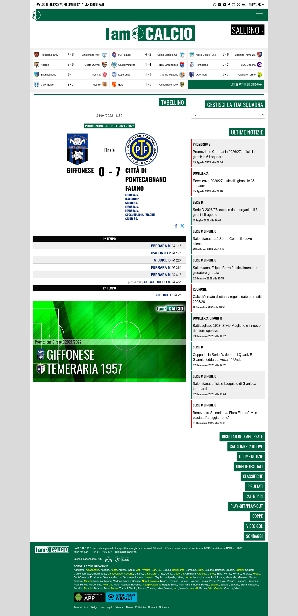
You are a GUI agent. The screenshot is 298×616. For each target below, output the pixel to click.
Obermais (201, 74)
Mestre (97, 84)
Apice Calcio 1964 (206, 54)
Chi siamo (164, 607)
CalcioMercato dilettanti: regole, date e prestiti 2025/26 (227, 299)
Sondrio (78, 588)
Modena (117, 581)
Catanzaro (150, 573)
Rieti (181, 584)
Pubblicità (140, 607)
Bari (154, 569)
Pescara (241, 581)
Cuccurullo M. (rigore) (140, 215)
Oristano (173, 581)
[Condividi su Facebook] (175, 225)
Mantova (242, 577)
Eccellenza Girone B (207, 318)
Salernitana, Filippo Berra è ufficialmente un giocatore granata (225, 270)
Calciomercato (82, 573)
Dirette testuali (249, 466)
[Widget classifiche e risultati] (121, 597)
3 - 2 (226, 64)
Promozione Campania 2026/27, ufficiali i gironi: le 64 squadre (223, 154)
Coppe (257, 516)
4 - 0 (71, 54)
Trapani (123, 588)
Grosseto (128, 577)
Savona (234, 584)
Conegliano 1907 (168, 84)
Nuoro (163, 581)
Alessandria (92, 569)
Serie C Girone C (204, 231)
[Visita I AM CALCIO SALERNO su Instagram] (233, 4)
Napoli (145, 581)
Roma (196, 584)
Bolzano (219, 569)
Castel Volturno (126, 64)
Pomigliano (202, 64)
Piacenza (252, 581)
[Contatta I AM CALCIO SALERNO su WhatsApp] (214, 4)
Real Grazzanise (168, 64)
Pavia (212, 581)
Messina (98, 581)
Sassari (224, 584)
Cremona (190, 573)
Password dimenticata (67, 4)
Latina (179, 577)
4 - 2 (148, 54)
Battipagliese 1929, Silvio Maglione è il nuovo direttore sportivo (227, 327)
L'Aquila (158, 577)
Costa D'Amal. (93, 64)
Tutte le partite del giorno (244, 84)
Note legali (106, 607)
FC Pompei (124, 54)
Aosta (114, 569)
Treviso (142, 588)
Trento (132, 588)
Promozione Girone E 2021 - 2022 (109, 126)
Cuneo (211, 573)
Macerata (231, 577)
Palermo (194, 581)
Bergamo (191, 569)
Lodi (213, 577)
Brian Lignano (48, 74)
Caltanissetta (98, 573)
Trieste (151, 588)
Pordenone (95, 584)
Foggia (256, 573)
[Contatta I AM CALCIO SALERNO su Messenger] (224, 4)
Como (169, 573)
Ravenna (136, 584)
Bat (159, 569)
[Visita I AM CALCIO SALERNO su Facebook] (229, 4)
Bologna (209, 569)
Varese (168, 588)
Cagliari (249, 569)
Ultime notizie (251, 456)
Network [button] (255, 4)
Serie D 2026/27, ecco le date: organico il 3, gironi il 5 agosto (225, 212)
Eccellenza (201, 173)
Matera (88, 581)
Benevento (178, 569)
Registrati (96, 4)
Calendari (254, 496)
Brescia (230, 569)
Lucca (220, 577)
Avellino (146, 569)
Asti (138, 569)
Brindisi (240, 569)
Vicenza (228, 588)
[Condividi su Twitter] (182, 225)
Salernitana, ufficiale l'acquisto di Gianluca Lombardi (224, 386)
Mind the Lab (81, 552)
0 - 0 (226, 54)
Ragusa (125, 584)
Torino (114, 588)
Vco (176, 588)
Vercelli (194, 588)
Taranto (88, 588)
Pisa (76, 584)
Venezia (183, 588)
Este (120, 84)
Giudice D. (131, 203)
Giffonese (80, 170)
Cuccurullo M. (158, 281)
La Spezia (169, 577)
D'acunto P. (132, 199)
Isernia (148, 577)
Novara (154, 581)
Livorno (205, 577)
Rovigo (205, 584)
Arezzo (123, 569)
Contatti (152, 607)
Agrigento (79, 569)
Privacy (119, 607)
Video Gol (254, 526)
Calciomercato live (246, 446)
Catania (139, 573)
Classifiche (253, 476)
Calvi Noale (47, 84)
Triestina (96, 74)
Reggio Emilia (169, 584)
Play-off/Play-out (246, 506)
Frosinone (96, 577)
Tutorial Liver (81, 607)
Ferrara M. (132, 195)
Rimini (188, 584)
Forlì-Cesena (81, 577)
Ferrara (237, 573)
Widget (94, 607)
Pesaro (231, 581)
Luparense (124, 74)
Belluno (167, 569)
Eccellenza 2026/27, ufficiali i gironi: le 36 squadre (223, 183)
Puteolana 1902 (49, 54)
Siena (243, 584)
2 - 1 (71, 74)
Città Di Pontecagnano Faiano (145, 179)
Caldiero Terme (247, 74)
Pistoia (84, 584)
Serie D (198, 202)
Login (44, 4)
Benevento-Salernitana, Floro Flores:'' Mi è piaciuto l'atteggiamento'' (225, 415)
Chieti (161, 573)
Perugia (221, 581)
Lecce (188, 577)
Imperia (139, 577)
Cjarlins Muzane (169, 74)
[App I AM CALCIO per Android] (244, 4)
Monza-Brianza (132, 581)
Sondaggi (254, 536)
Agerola (45, 64)
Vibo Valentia (215, 588)
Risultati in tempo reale (242, 437)
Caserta (128, 573)
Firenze (247, 573)
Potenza (107, 584)
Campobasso (115, 573)
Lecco (196, 577)
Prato (116, 584)
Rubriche (200, 289)
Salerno (214, 584)
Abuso (129, 607)
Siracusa (253, 584)
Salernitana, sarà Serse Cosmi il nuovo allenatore (222, 241)
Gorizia (117, 577)
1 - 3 (148, 74)
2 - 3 (71, 84)
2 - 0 (71, 64)
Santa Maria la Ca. (167, 54)
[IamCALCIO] (52, 549)
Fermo (227, 573)
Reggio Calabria (152, 584)
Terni (106, 588)
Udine (159, 588)
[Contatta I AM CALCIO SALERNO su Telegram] (219, 4)
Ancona (105, 569)
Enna (219, 573)
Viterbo (238, 588)
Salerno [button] (246, 29)
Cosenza (179, 573)
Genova (107, 577)
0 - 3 (226, 74)
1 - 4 (148, 64)
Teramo (98, 588)
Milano (108, 581)
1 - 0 (148, 84)
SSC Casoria (248, 64)
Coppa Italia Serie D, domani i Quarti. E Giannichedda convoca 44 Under (222, 357)
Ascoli (131, 569)
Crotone (201, 573)
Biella (200, 569)
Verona (203, 588)
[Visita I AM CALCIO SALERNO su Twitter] (238, 4)
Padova (184, 581)
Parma (204, 581)
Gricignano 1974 (91, 54)
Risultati (255, 486)
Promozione (201, 144)
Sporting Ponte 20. (245, 54)
